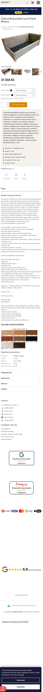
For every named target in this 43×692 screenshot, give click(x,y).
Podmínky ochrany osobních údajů (11, 434)
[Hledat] (27, 3)
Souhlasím (21, 687)
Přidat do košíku (20, 105)
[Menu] (38, 3)
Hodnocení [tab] (5, 378)
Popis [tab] (3, 188)
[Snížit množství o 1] (8, 106)
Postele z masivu (19, 356)
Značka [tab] (4, 389)
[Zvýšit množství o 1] (8, 103)
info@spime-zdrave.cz (11, 405)
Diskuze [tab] (4, 383)
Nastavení (21, 680)
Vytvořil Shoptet (16, 606)
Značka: (7, 29)
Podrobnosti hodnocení (26, 27)
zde (22, 675)
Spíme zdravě (8, 411)
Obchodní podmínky (7, 431)
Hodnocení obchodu (21, 595)
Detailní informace (6, 169)
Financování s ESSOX (7, 437)
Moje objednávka (6, 439)
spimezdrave (8, 414)
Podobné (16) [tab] (6, 372)
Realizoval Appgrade (29, 606)
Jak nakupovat (5, 429)
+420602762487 (9, 408)
